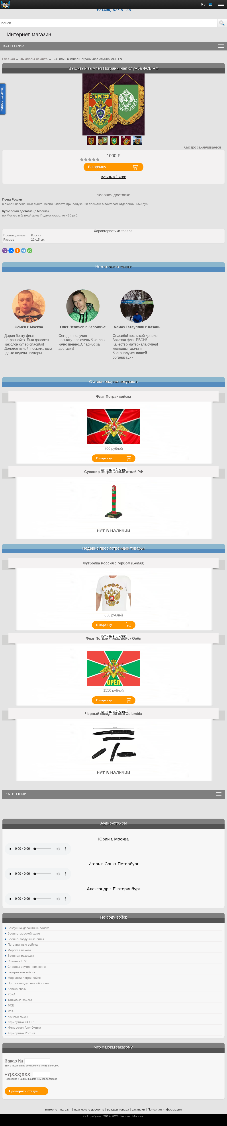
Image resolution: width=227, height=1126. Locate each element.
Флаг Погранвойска (113, 396)
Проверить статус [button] (23, 1091)
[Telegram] (23, 250)
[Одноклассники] (17, 250)
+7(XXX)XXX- (19, 1074)
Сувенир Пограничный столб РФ (113, 472)
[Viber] (5, 250)
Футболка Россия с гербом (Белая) (113, 563)
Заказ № (14, 1060)
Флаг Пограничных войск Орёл (113, 638)
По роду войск (113, 917)
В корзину (104, 458)
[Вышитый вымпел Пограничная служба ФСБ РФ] (113, 104)
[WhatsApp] (29, 250)
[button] (222, 23)
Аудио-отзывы (113, 823)
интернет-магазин (58, 1109)
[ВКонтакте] (11, 250)
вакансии (138, 1109)
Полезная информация (165, 1109)
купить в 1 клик (113, 177)
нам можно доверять (89, 1109)
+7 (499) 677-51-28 (113, 10)
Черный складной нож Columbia (113, 714)
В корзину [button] (97, 167)
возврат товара (118, 1109)
